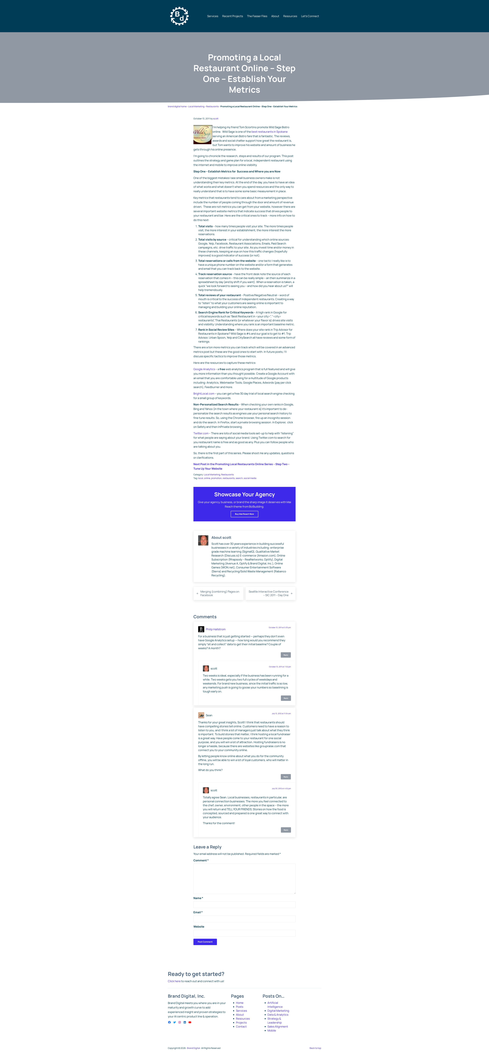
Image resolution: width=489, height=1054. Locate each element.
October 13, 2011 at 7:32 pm (280, 666)
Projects (241, 1022)
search (239, 478)
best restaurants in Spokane (270, 132)
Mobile (271, 1030)
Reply (286, 655)
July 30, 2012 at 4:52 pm (281, 788)
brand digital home (177, 106)
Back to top (315, 1048)
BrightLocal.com (203, 393)
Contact (241, 1026)
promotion (216, 478)
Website (198, 926)
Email (198, 912)
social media (250, 478)
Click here (174, 981)
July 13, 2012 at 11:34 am (281, 713)
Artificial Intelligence (275, 1005)
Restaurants (212, 106)
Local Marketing (196, 106)
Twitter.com (200, 433)
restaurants (229, 478)
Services (241, 1011)
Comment (201, 860)
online (207, 478)
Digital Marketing (278, 1011)
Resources (243, 1019)
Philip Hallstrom (215, 629)
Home (239, 1003)
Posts (239, 1007)
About (240, 1015)
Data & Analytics (277, 1015)
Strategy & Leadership (274, 1020)
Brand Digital (193, 1048)
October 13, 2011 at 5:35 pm (280, 627)
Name (198, 898)
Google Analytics (204, 369)
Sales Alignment (277, 1026)
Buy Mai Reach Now (244, 514)
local (200, 478)
